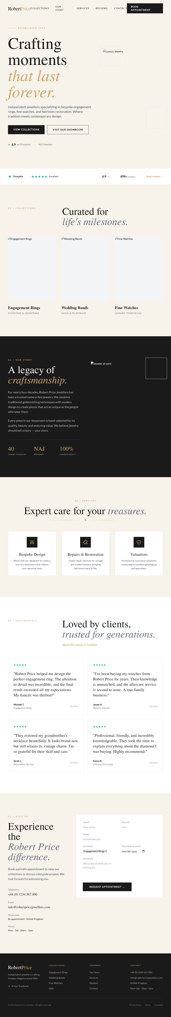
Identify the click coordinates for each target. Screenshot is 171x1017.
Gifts (51, 988)
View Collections (26, 129)
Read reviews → (154, 176)
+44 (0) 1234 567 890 (22, 894)
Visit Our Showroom (68, 129)
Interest (88, 846)
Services (83, 8)
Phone (125, 822)
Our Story (59, 8)
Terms (147, 1005)
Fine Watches (56, 983)
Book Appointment (140, 8)
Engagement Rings (58, 972)
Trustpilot (158, 1005)
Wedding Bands (57, 977)
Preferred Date (131, 846)
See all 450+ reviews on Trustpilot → (81, 644)
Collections (40, 8)
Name (86, 822)
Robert (19, 8)
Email (86, 834)
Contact (120, 8)
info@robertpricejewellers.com (29, 907)
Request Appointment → (107, 886)
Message (88, 858)
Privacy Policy (135, 1005)
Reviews (101, 8)
